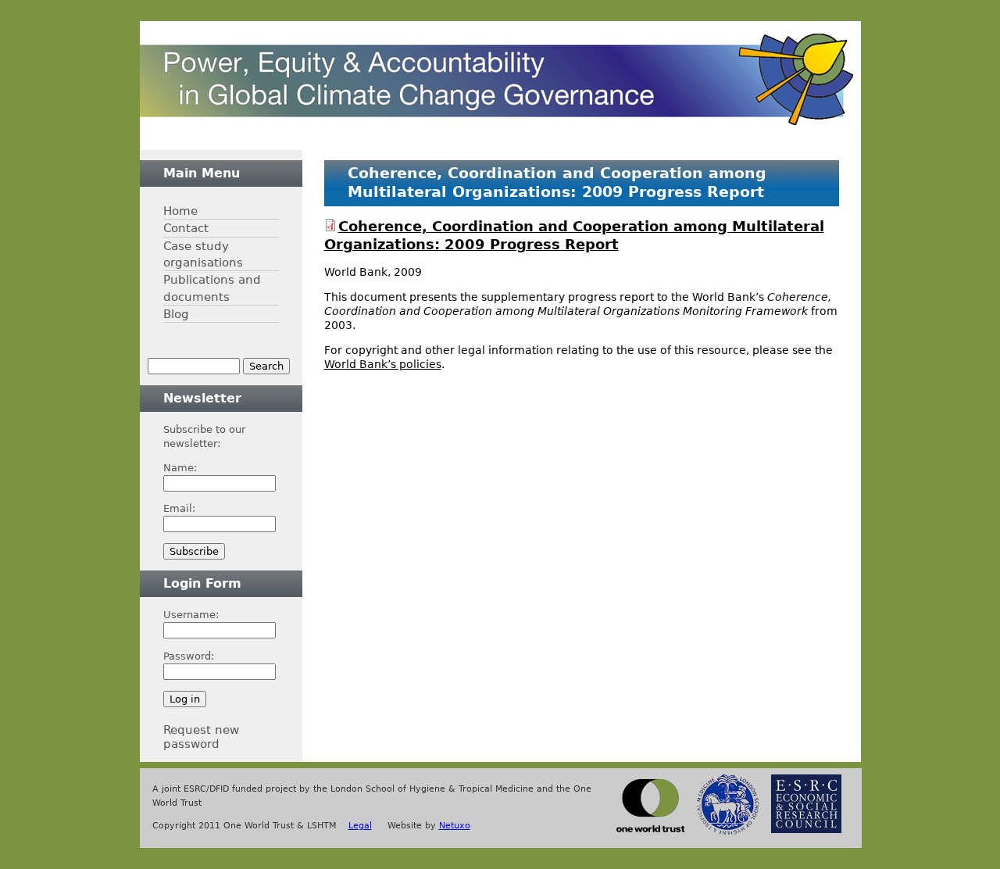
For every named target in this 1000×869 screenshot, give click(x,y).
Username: (191, 614)
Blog (176, 313)
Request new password (201, 736)
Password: (188, 656)
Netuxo (454, 826)
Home (180, 210)
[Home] (496, 79)
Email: (179, 508)
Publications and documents (212, 287)
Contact (186, 227)
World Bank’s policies (382, 364)
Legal (360, 826)
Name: (180, 468)
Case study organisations (203, 254)
